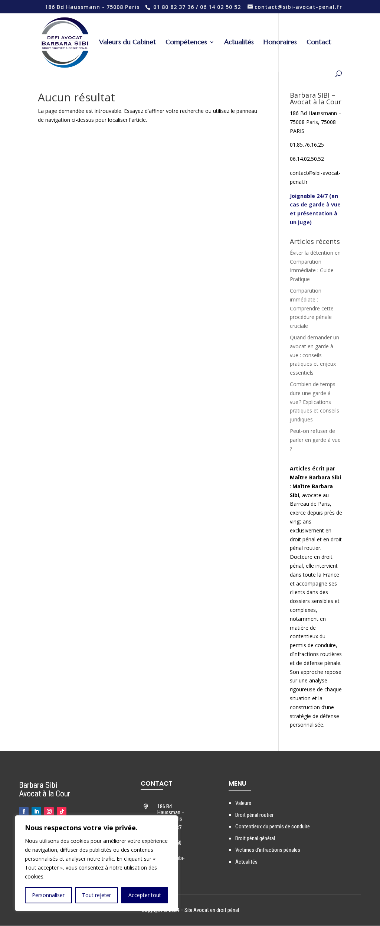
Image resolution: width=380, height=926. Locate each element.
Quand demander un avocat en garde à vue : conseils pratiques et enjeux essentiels (314, 355)
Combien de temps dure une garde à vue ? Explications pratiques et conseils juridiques (314, 402)
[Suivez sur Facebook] (24, 811)
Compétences (186, 42)
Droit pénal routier (254, 815)
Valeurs (243, 803)
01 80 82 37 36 (173, 6)
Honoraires (280, 42)
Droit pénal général (255, 838)
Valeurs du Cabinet (127, 42)
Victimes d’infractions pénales (267, 850)
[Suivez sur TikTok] (61, 811)
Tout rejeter (96, 895)
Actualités (239, 42)
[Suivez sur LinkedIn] (36, 811)
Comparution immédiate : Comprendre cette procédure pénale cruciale (312, 308)
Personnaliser (48, 895)
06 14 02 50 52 (220, 6)
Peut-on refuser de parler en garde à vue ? (315, 439)
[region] (96, 863)
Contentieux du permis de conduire (272, 826)
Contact (319, 42)
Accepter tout (144, 895)
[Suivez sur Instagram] (49, 811)
